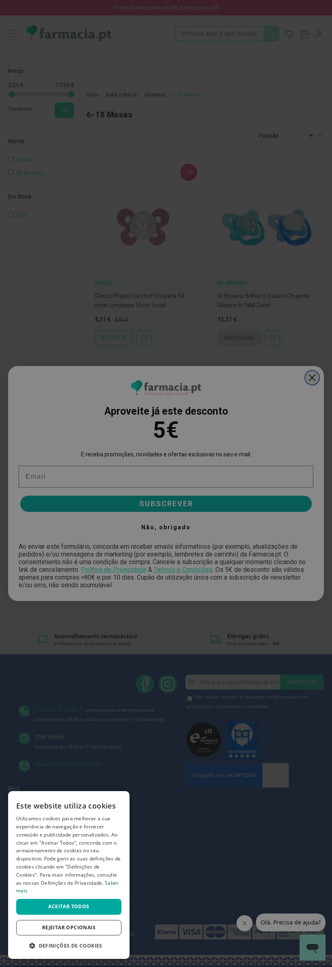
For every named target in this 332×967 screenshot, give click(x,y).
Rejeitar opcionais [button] (69, 927)
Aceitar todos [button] (68, 906)
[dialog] (69, 875)
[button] (68, 946)
